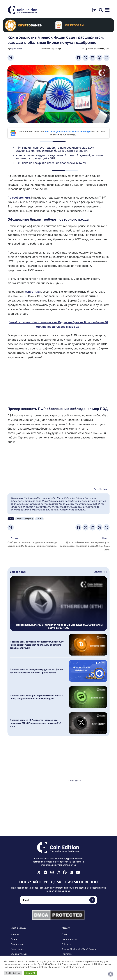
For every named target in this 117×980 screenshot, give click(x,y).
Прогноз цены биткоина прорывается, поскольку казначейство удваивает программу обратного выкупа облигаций (37, 644)
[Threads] (99, 58)
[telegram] (45, 872)
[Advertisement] (58, 385)
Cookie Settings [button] (13, 973)
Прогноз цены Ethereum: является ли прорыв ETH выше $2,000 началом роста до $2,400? (58, 626)
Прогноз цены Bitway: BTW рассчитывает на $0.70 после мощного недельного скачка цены (37, 697)
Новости (15, 934)
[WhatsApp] (106, 58)
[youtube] (78, 872)
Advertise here (100, 489)
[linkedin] (71, 872)
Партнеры (67, 954)
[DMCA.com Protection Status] (58, 915)
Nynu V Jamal (16, 48)
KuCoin (39, 518)
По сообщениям (18, 197)
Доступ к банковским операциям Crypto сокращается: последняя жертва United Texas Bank (85, 546)
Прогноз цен (17, 944)
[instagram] (52, 872)
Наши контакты (70, 939)
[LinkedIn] (92, 58)
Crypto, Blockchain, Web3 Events (79, 949)
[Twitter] (85, 58)
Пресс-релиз (17, 949)
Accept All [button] (30, 973)
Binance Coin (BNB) (24, 518)
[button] (107, 10)
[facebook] (65, 872)
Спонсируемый (19, 954)
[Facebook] (78, 58)
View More (99, 571)
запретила (32, 291)
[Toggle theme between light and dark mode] (94, 10)
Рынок (14, 939)
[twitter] (39, 872)
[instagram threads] (58, 872)
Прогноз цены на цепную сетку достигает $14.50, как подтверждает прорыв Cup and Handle (36, 671)
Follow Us (66, 944)
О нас (64, 934)
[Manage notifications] (110, 974)
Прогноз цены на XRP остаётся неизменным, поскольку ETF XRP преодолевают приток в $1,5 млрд (35, 723)
